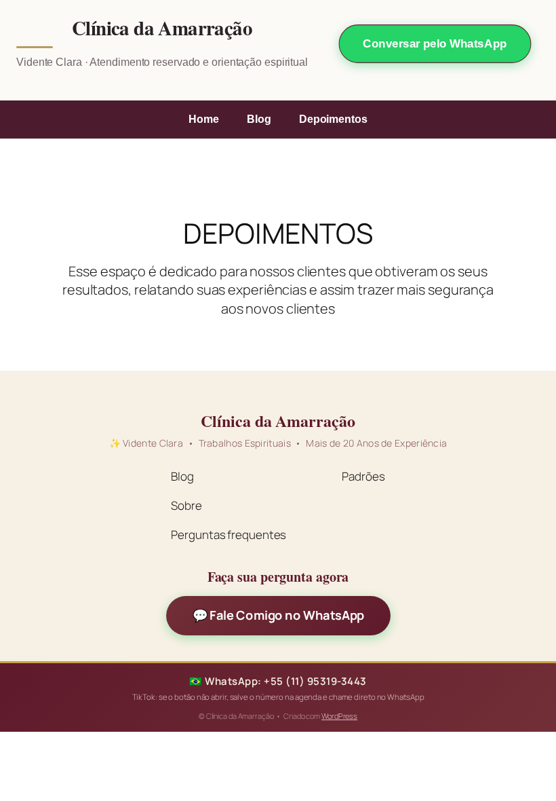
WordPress (339, 716)
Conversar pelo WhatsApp (434, 44)
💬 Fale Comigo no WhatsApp (278, 616)
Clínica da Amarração (162, 28)
